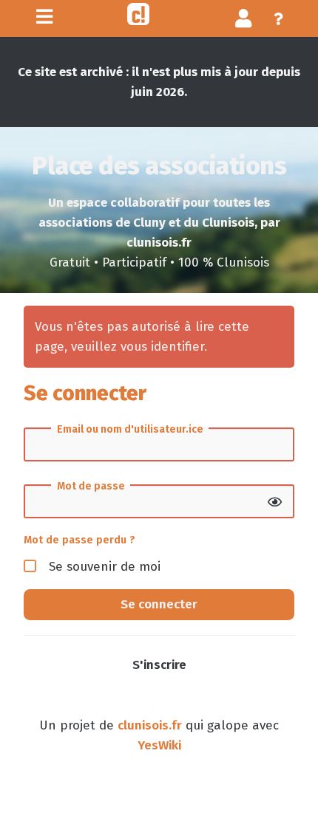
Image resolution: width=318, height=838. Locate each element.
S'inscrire (159, 665)
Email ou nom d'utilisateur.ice (130, 430)
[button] (244, 18)
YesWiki (159, 745)
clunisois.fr (150, 725)
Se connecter (159, 604)
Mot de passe (91, 486)
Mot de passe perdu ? (79, 539)
